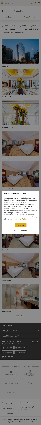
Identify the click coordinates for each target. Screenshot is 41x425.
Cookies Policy (21, 219)
